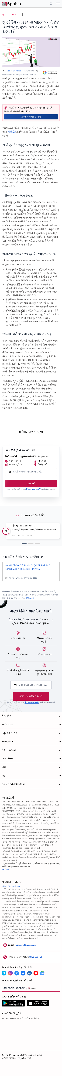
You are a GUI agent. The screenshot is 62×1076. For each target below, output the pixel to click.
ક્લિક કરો (30, 598)
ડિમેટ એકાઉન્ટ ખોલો (31, 696)
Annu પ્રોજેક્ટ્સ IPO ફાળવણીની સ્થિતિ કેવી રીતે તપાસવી (34, 529)
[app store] (38, 1004)
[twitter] (16, 973)
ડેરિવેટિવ (12, 131)
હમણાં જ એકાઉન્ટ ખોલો (31, 117)
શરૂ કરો (31, 483)
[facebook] (23, 973)
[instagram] (10, 973)
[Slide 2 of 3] (31, 543)
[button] (22, 14)
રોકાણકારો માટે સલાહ (11, 886)
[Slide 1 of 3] (24, 543)
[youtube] (35, 973)
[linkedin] (29, 973)
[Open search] (51, 4)
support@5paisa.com (26, 945)
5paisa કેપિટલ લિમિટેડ (13, 71)
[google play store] (13, 1004)
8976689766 (35, 956)
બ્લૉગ (13, 14)
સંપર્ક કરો (5, 869)
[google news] (42, 973)
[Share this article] (37, 70)
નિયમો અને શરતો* (33, 489)
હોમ (4, 14)
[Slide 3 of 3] (37, 543)
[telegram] (4, 973)
